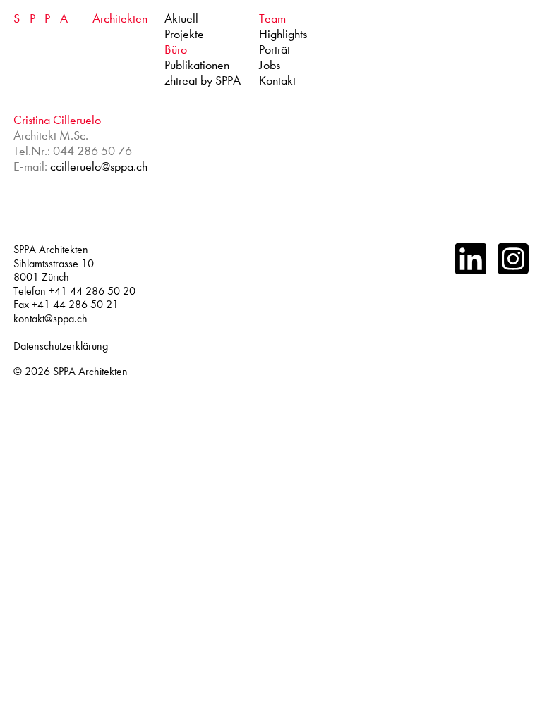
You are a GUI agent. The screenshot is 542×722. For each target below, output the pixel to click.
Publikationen (196, 65)
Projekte (184, 34)
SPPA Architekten (90, 371)
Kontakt (277, 80)
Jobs (269, 65)
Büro (175, 49)
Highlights (283, 34)
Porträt (274, 49)
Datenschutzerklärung (60, 346)
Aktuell (181, 18)
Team (272, 18)
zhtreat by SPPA (202, 80)
